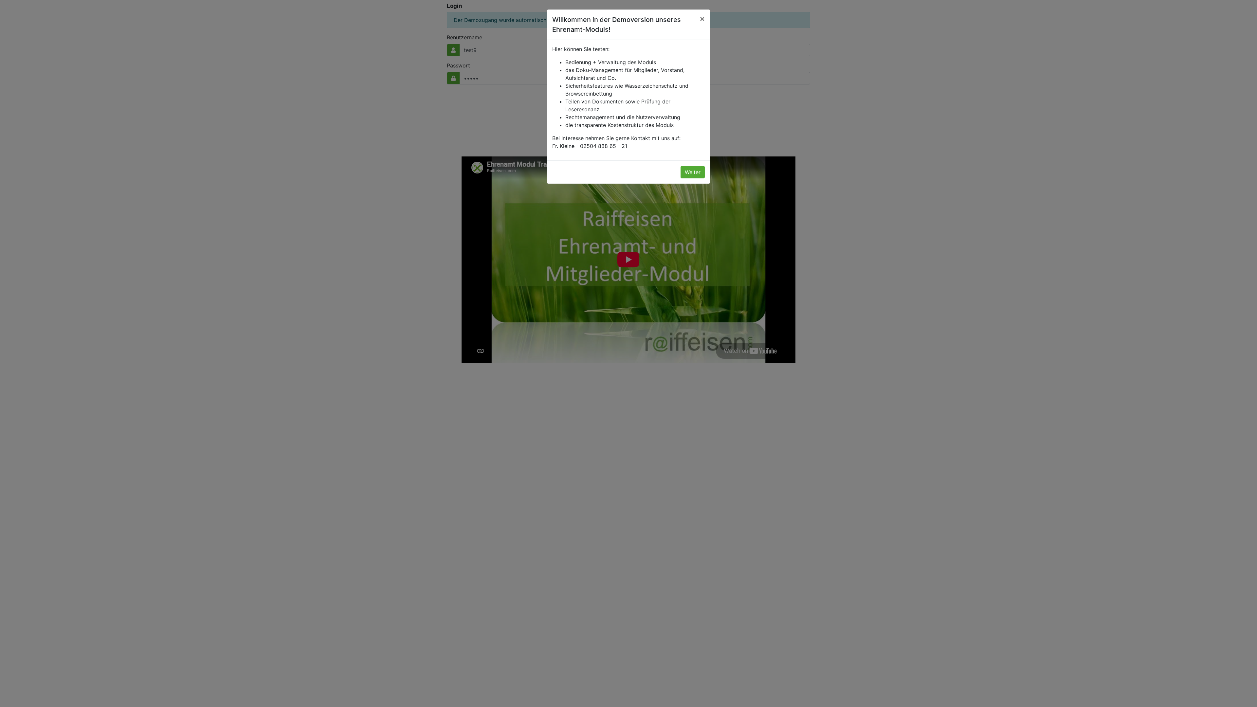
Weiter (693, 172)
